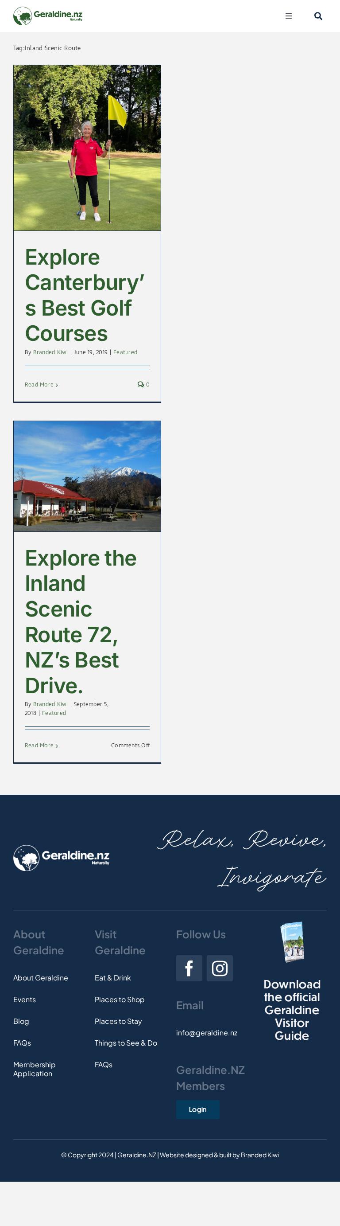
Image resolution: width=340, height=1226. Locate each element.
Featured (125, 352)
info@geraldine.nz (206, 1032)
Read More (39, 385)
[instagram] (220, 968)
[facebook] (189, 968)
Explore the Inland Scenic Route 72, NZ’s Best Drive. (80, 622)
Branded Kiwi (50, 352)
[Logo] (47, 10)
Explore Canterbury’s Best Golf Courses (84, 295)
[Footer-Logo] (61, 848)
